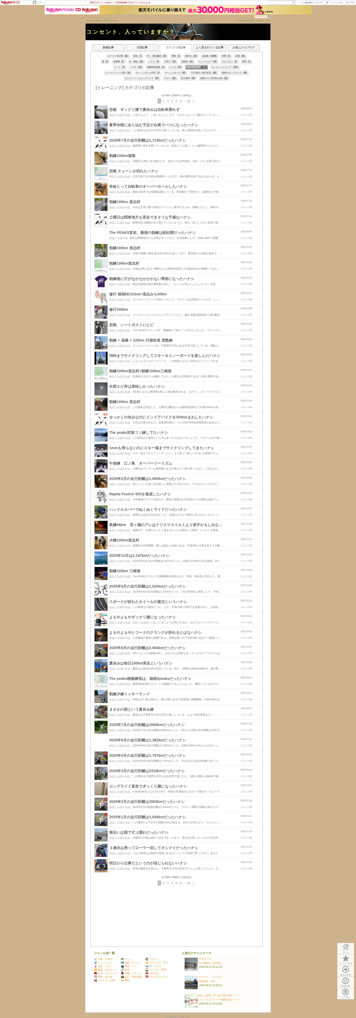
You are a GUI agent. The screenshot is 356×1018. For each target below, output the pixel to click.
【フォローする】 (246, 20)
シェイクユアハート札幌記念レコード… (220, 999)
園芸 (127, 980)
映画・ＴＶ (131, 966)
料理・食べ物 (105, 976)
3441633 (261, 16)
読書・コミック (133, 973)
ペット (128, 959)
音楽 (127, 969)
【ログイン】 (263, 20)
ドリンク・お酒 (106, 980)
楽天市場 (350, 2)
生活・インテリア (107, 973)
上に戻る (345, 997)
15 (188, 101)
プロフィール (109, 20)
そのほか (154, 973)
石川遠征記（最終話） (211, 962)
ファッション (105, 962)
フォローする (345, 963)
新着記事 (345, 986)
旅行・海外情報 (133, 976)
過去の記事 (345, 975)
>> (311, 2)
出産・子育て (105, 959)
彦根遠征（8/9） (208, 981)
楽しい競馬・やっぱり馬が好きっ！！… (220, 995)
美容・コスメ (105, 966)
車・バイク (155, 966)
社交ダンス (205, 958)
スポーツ (41, 2)
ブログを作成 (336, 2)
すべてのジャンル (159, 976)
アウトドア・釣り (159, 962)
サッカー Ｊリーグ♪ (210, 977)
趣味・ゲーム (132, 962)
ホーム (89, 20)
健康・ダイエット (107, 969)
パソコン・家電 (157, 969)
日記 (97, 20)
